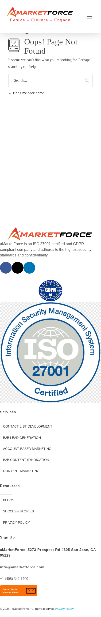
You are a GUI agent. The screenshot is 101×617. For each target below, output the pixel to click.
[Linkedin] (29, 268)
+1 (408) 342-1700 (14, 579)
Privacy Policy (64, 608)
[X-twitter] (17, 268)
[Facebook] (6, 268)
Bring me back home (28, 93)
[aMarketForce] (40, 12)
